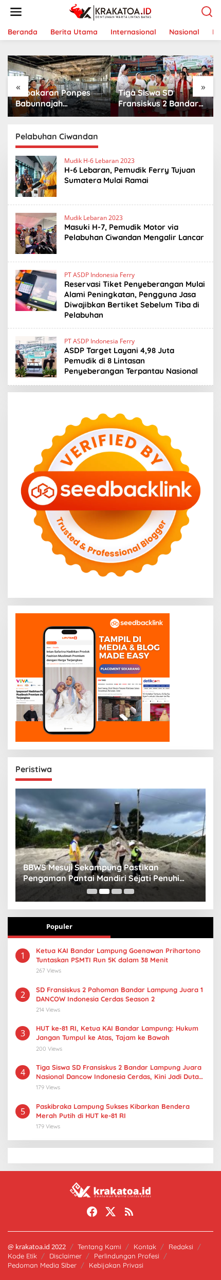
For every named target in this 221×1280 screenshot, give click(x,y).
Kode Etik (22, 1256)
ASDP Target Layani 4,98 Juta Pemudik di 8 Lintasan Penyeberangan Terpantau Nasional (131, 360)
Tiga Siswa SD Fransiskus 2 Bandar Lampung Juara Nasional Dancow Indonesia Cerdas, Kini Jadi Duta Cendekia (118, 1072)
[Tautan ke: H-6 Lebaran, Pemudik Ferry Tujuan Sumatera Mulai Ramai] (36, 175)
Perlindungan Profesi (126, 1256)
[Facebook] (92, 1211)
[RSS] (129, 1211)
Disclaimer (65, 1256)
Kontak (145, 1246)
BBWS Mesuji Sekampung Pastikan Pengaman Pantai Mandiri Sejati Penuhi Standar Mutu (80, 873)
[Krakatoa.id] (112, 11)
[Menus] (16, 12)
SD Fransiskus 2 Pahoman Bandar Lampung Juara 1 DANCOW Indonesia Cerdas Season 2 (119, 994)
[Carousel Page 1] (92, 891)
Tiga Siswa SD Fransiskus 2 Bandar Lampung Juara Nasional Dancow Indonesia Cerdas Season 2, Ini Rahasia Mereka (72, 98)
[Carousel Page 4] (129, 891)
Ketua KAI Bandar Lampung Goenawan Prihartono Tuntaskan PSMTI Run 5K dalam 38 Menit (118, 955)
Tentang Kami (99, 1246)
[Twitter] (110, 1211)
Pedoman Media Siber (42, 1265)
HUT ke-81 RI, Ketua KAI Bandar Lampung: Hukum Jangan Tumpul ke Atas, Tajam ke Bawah (117, 1032)
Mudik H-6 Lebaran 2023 (99, 160)
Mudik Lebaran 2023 (93, 217)
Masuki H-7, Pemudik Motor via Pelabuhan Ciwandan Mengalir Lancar (134, 232)
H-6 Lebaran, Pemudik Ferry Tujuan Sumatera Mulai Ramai (129, 175)
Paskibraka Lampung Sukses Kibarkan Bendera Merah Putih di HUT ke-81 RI (113, 1111)
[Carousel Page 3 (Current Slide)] (117, 891)
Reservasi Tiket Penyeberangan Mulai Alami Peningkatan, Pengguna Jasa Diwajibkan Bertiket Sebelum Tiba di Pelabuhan (134, 299)
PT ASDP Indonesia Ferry (99, 274)
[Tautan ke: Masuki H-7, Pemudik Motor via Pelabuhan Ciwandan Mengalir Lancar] (36, 232)
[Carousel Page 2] (104, 891)
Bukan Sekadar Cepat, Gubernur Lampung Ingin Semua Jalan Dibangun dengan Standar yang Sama (174, 98)
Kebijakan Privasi (116, 1265)
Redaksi (181, 1246)
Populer (59, 926)
